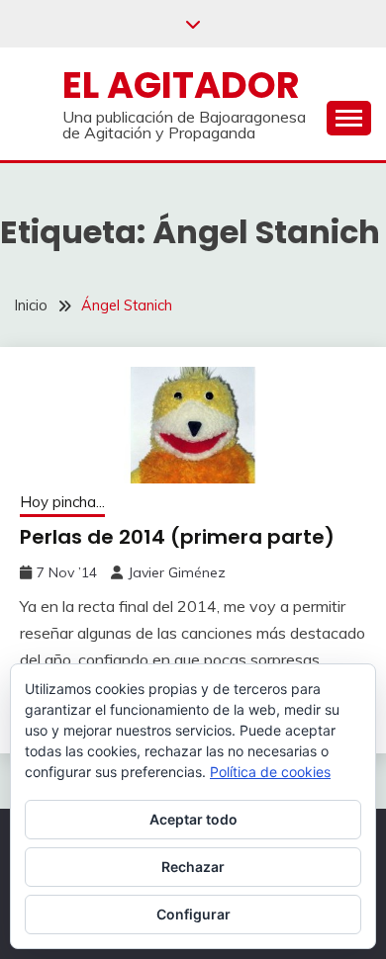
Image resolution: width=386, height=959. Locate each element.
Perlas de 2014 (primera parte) (177, 537)
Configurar (193, 914)
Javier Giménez (177, 572)
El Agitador (181, 85)
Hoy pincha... (62, 501)
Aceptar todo (193, 819)
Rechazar (193, 866)
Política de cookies (270, 771)
